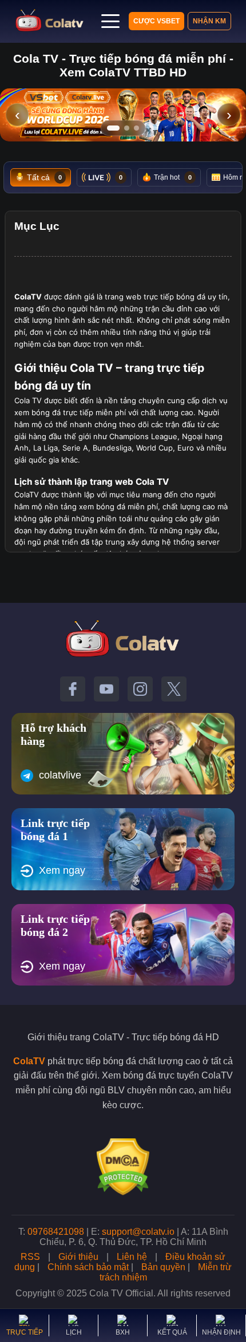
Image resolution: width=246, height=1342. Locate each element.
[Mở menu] (110, 21)
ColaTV (29, 1061)
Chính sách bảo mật (88, 1267)
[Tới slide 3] (136, 128)
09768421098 (55, 1231)
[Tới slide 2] (126, 128)
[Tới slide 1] (113, 128)
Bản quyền (163, 1267)
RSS (30, 1257)
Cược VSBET (156, 21)
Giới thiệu (78, 1257)
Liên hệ (132, 1257)
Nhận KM (209, 21)
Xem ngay (62, 870)
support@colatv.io (138, 1231)
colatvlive (60, 775)
